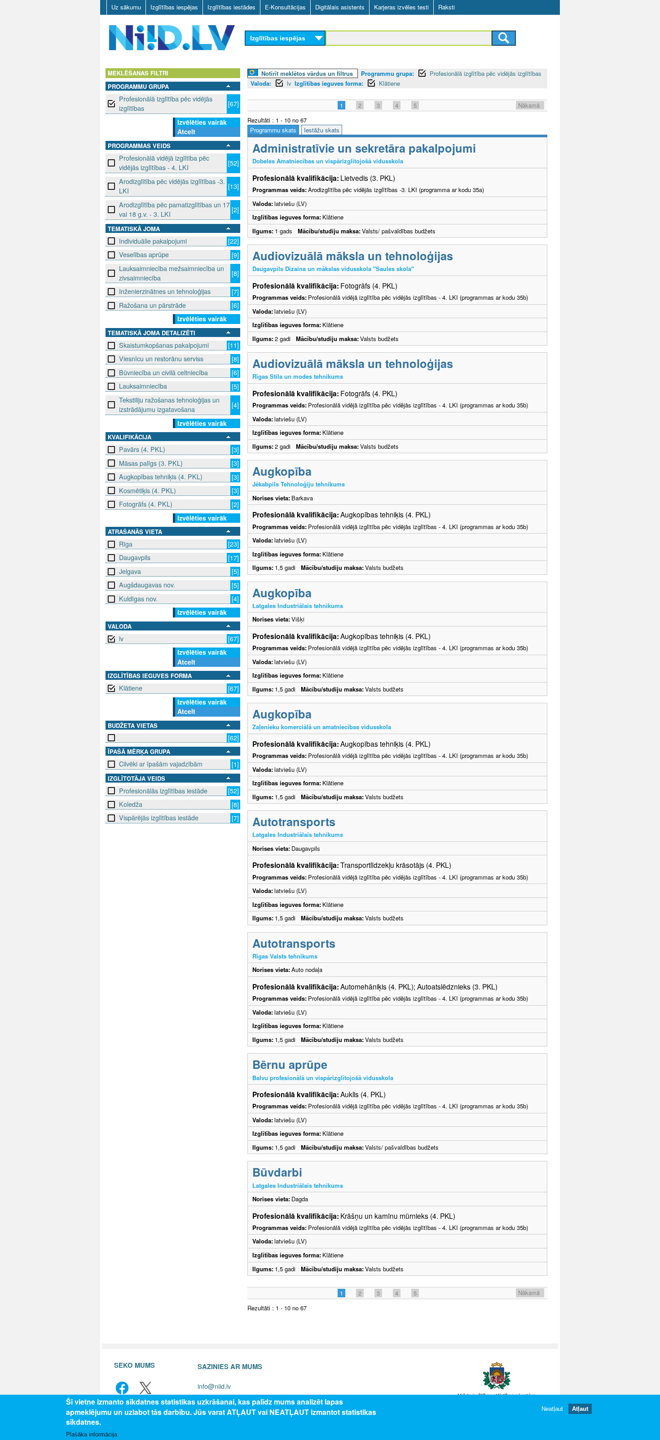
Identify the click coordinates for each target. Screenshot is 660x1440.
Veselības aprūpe (144, 254)
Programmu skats (273, 130)
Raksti (446, 7)
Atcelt (186, 131)
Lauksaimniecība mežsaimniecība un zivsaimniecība (171, 273)
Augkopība (282, 471)
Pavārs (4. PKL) (142, 449)
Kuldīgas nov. (138, 598)
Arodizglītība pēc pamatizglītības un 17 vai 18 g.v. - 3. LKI (174, 209)
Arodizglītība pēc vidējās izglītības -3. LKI (172, 186)
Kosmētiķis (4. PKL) (147, 490)
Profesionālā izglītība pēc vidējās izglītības (165, 103)
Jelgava (130, 571)
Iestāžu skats (321, 130)
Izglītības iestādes (231, 7)
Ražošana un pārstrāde (152, 305)
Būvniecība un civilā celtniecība (163, 372)
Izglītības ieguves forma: (329, 83)
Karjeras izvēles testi (401, 7)
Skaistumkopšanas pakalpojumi (164, 345)
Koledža (130, 804)
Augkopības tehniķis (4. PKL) (160, 476)
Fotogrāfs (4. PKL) (145, 503)
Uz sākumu (126, 7)
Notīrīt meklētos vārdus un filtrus (307, 73)
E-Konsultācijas (285, 7)
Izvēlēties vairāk (202, 122)
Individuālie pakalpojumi (153, 240)
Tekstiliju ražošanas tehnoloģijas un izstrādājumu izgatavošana (169, 404)
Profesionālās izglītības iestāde (163, 790)
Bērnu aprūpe (289, 1064)
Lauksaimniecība (143, 385)
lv (121, 638)
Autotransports (293, 821)
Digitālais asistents (340, 7)
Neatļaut (552, 1408)
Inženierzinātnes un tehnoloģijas (165, 291)
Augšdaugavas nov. (147, 584)
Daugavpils (134, 557)
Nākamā (529, 105)
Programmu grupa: (387, 73)
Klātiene (130, 687)
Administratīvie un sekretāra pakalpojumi (364, 148)
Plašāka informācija (91, 1434)
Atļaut (580, 1408)
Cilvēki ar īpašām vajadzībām (160, 763)
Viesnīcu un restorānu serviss (161, 358)
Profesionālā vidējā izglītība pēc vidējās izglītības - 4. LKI (164, 162)
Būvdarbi (277, 1172)
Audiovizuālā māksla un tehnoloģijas (352, 255)
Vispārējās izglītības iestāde (158, 817)
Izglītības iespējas (174, 7)
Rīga (125, 543)
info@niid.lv (214, 1386)
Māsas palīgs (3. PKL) (151, 463)
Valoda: (261, 83)
